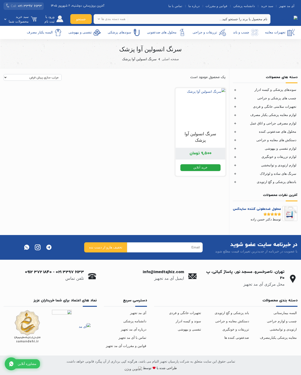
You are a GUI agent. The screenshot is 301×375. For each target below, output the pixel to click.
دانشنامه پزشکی (244, 6)
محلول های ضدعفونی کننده (277, 131)
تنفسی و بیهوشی (80, 32)
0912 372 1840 (38, 272)
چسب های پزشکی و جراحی (276, 98)
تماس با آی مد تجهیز (132, 337)
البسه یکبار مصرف (40, 32)
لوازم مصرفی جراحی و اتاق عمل (273, 123)
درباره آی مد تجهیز (133, 329)
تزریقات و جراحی (205, 32)
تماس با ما (175, 6)
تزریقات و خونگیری (235, 329)
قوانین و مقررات (216, 6)
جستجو (81, 19)
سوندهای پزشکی (119, 32)
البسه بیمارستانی (285, 313)
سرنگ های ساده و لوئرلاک (278, 174)
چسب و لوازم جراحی (282, 321)
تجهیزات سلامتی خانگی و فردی (274, 106)
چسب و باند (241, 32)
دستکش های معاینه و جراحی (276, 140)
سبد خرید (267, 6)
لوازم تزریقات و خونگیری (278, 157)
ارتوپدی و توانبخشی (283, 329)
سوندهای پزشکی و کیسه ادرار (275, 90)
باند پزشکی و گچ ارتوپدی (232, 313)
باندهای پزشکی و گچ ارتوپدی (276, 182)
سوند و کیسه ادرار (188, 321)
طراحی (171, 368)
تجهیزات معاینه (275, 32)
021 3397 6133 (70, 272)
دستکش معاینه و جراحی (232, 321)
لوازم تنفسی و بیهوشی (280, 148)
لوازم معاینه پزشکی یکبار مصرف (273, 115)
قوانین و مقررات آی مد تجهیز (126, 346)
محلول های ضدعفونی (162, 32)
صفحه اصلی (170, 59)
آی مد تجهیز (286, 6)
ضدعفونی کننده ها (236, 337)
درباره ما (194, 6)
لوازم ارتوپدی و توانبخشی (278, 165)
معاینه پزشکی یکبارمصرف (278, 337)
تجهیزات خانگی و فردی (185, 313)
